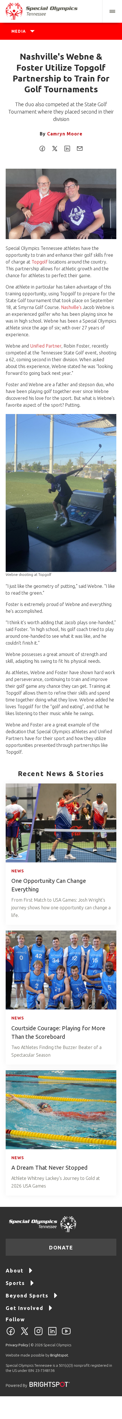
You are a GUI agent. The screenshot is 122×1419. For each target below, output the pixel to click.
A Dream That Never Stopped (49, 1167)
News (17, 871)
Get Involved (24, 1308)
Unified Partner (45, 345)
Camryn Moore (65, 133)
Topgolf (39, 261)
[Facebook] (11, 1334)
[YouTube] (66, 1334)
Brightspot (59, 1355)
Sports (15, 1283)
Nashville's (71, 307)
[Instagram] (38, 1334)
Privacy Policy (17, 1345)
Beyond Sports (27, 1295)
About (15, 1270)
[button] (112, 11)
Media (18, 31)
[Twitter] (25, 1334)
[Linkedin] (52, 1334)
